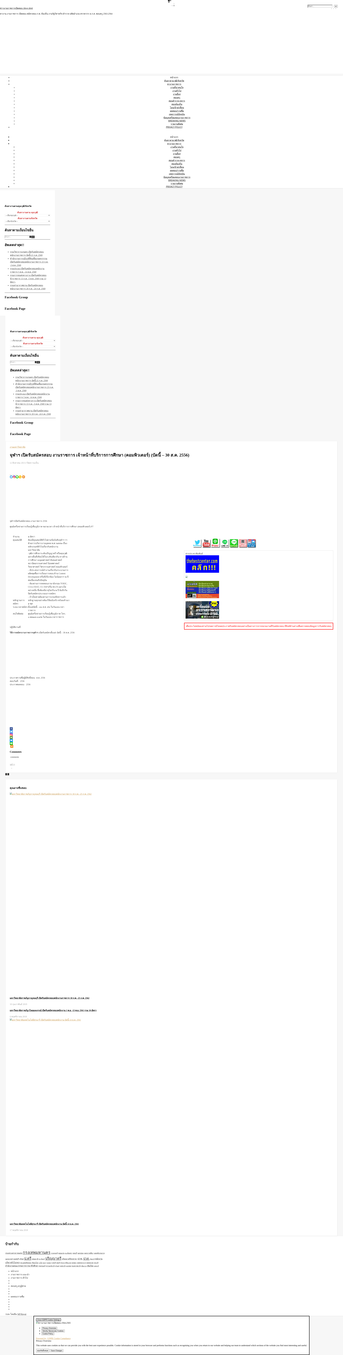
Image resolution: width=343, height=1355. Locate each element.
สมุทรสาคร (90, 1263)
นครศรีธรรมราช (99, 1253)
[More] (24, 475)
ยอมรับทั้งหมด (42, 1351)
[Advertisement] (171, 498)
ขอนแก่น (61, 1253)
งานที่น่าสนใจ (176, 87)
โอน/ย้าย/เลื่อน (177, 107)
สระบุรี (96, 1263)
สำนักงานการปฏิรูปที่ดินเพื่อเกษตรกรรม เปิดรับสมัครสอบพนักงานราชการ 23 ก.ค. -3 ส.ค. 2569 (29, 261)
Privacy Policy (174, 127)
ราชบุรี (53, 1263)
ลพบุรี (58, 1263)
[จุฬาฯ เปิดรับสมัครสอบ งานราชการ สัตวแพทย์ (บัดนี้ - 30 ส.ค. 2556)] (6, 774)
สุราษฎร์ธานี (50, 1266)
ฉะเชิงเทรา (68, 1253)
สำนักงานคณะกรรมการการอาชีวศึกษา (21, 1266)
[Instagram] (14, 475)
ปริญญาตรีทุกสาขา (69, 1259)
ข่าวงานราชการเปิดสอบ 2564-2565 (16, 8)
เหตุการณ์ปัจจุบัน (177, 114)
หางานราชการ (174, 84)
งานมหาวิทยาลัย (17, 447)
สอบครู (177, 97)
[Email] (11, 737)
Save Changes (56, 1351)
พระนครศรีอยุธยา (26, 1263)
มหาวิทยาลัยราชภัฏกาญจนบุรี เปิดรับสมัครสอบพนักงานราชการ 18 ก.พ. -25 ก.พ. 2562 (49, 998)
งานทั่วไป (176, 90)
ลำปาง (63, 1263)
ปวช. (80, 1259)
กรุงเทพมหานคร (36, 1252)
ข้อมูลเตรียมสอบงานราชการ (176, 117)
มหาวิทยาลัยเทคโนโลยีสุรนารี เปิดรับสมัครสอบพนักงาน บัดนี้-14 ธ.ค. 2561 (44, 1224)
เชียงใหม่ (90, 1266)
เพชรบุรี (96, 1266)
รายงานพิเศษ (177, 123)
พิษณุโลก (35, 1263)
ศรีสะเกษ (68, 1263)
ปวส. (86, 1258)
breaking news (177, 120)
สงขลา (74, 1263)
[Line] (17, 475)
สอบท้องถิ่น (177, 104)
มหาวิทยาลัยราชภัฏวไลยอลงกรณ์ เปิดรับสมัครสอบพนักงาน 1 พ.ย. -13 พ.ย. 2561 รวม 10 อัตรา (53, 1010)
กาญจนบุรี (54, 1253)
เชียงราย (83, 1266)
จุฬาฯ (12, 764)
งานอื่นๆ (177, 94)
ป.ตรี (27, 1258)
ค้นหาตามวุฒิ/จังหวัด (174, 80)
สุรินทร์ (57, 1266)
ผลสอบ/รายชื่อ (177, 110)
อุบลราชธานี (76, 1266)
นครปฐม (81, 1253)
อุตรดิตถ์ (68, 1266)
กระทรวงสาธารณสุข (13, 1253)
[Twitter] (11, 475)
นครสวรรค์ (9, 1259)
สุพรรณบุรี (42, 1266)
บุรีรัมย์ (21, 1259)
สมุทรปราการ (81, 1263)
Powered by (53, 1338)
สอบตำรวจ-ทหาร (177, 100)
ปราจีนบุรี (42, 1259)
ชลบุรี (75, 1253)
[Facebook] (11, 728)
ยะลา (44, 1263)
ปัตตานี (92, 1259)
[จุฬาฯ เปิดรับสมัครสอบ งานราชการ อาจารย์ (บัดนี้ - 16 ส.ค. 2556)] (8, 774)
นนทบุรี (16, 1259)
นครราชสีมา (89, 1253)
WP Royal (21, 1314)
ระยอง (49, 1263)
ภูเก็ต (40, 1263)
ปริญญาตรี (53, 1258)
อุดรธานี (63, 1266)
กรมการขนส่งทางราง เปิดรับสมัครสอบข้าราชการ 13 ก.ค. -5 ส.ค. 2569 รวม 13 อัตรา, (28, 278)
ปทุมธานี (35, 1259)
